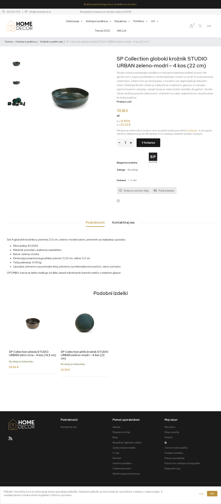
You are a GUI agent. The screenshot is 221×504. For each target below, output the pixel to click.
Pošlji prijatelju (166, 190)
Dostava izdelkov (174, 452)
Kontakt (117, 458)
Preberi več (124, 101)
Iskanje (116, 426)
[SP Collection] (153, 162)
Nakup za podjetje (175, 458)
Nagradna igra (173, 468)
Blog (115, 437)
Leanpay (192, 130)
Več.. (202, 493)
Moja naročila (172, 432)
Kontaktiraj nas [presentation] (123, 222)
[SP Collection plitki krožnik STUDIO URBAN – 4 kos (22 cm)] (84, 323)
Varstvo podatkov (122, 463)
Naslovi (168, 437)
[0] (191, 26)
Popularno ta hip (121, 432)
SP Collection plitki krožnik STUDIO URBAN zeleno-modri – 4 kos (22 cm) (84, 355)
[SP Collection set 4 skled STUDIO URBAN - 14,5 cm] (33, 323)
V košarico (148, 142)
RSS (12, 439)
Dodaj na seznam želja (136, 190)
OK (212, 493)
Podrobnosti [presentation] (95, 222)
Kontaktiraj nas (69, 426)
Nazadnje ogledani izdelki (127, 442)
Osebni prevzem (122, 468)
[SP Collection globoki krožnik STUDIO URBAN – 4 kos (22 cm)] (16, 63)
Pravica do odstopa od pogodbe (182, 463)
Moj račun (170, 426)
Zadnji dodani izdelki (124, 447)
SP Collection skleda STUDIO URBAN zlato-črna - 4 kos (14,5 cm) (32, 353)
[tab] (95, 223)
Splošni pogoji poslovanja (126, 473)
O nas (116, 452)
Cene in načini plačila (176, 447)
